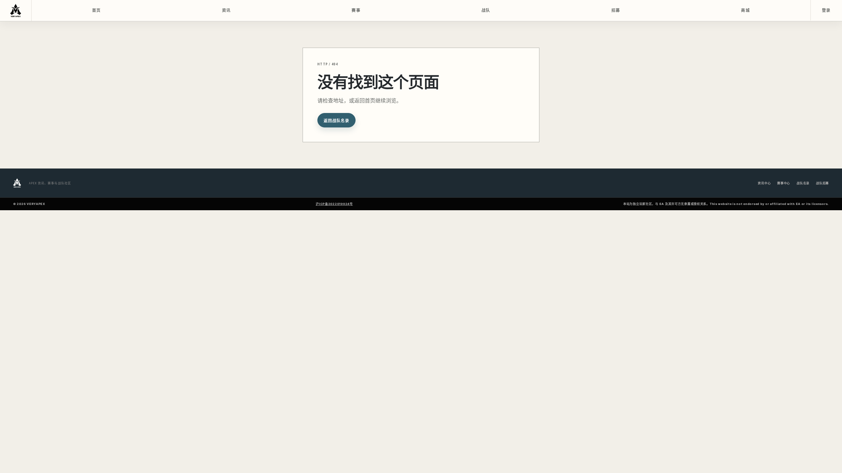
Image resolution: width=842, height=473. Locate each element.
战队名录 (803, 183)
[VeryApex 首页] (16, 10)
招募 (615, 10)
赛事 (356, 10)
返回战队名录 (336, 121)
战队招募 (822, 183)
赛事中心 (783, 183)
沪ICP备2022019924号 (334, 204)
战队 (486, 10)
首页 (96, 10)
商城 (745, 10)
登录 (826, 10)
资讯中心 (764, 183)
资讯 (226, 10)
